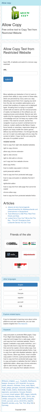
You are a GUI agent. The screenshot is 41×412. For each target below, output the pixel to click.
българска (30, 383)
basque (4, 383)
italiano (17, 396)
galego (9, 387)
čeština (14, 390)
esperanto (5, 392)
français (20, 293)
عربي (20, 289)
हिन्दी (22, 394)
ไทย (20, 403)
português (30, 398)
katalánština (30, 387)
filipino (32, 385)
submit (8, 79)
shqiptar (12, 381)
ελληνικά (5, 394)
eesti (27, 385)
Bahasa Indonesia (8, 396)
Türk (24, 403)
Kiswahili (5, 403)
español (20, 297)
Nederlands (22, 390)
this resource (22, 323)
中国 (20, 306)
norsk (19, 398)
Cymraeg (5, 405)
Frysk (4, 387)
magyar (27, 394)
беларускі (11, 383)
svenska (11, 403)
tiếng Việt (30, 403)
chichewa (17, 385)
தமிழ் (16, 403)
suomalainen (14, 392)
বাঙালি (17, 383)
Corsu (23, 385)
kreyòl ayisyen (15, 394)
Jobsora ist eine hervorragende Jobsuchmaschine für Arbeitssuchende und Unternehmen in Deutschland (23, 209)
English (20, 285)
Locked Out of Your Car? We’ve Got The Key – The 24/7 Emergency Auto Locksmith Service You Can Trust (22, 220)
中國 (3, 390)
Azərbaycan (32, 381)
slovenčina (23, 401)
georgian (15, 387)
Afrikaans (5, 381)
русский (20, 302)
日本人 (23, 396)
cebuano (10, 385)
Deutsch (28, 392)
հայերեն (23, 381)
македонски (12, 398)
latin (33, 396)
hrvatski (8, 390)
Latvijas (4, 398)
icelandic (33, 394)
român (4, 401)
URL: (5, 70)
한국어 (28, 396)
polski (24, 398)
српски (16, 401)
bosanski (23, 383)
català (4, 385)
